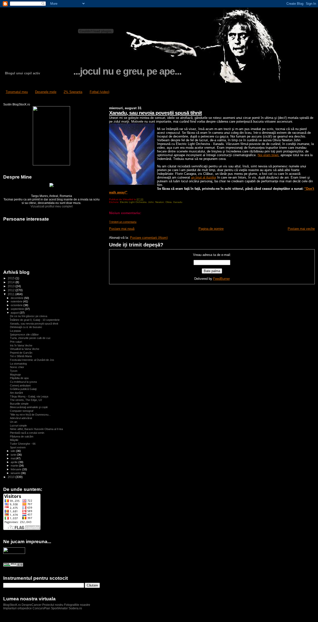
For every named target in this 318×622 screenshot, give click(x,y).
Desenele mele (45, 92)
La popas (15, 330)
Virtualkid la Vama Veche (24, 348)
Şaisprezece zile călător (24, 334)
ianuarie (16, 473)
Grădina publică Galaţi (23, 388)
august (15, 312)
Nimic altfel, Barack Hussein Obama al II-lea (36, 429)
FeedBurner (221, 279)
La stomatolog (18, 363)
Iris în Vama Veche (21, 345)
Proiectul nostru (52, 605)
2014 (11, 282)
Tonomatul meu (17, 92)
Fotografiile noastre (77, 605)
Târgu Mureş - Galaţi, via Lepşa (29, 396)
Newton (159, 202)
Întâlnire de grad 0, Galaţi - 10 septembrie (35, 319)
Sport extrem (18, 447)
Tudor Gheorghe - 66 (23, 443)
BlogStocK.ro (12, 605)
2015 (11, 278)
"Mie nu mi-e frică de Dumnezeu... (30, 414)
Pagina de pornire (211, 229)
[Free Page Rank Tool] (13, 565)
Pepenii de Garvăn (21, 352)
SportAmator (59, 608)
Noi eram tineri (268, 155)
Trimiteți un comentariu (122, 221)
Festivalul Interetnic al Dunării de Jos (32, 359)
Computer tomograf (21, 410)
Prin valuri (16, 341)
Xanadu (177, 202)
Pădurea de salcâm (21, 436)
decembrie (17, 297)
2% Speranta (73, 92)
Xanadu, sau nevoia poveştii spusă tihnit (155, 113)
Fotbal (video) (99, 92)
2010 (11, 476)
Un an (13, 421)
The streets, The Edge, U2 (26, 399)
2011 (11, 294)
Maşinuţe (15, 374)
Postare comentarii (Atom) (149, 237)
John (151, 202)
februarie (16, 469)
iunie (14, 454)
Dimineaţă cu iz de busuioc (26, 327)
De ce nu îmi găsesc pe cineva (28, 316)
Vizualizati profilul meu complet (52, 206)
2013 (11, 286)
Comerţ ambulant (20, 385)
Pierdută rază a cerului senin (27, 432)
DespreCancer (31, 605)
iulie (13, 450)
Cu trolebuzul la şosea (23, 381)
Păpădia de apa (19, 378)
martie (15, 465)
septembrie (18, 308)
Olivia (168, 202)
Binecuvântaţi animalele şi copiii (28, 407)
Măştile (14, 439)
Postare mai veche (301, 229)
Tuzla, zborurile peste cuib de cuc (30, 337)
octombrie (17, 305)
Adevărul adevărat (21, 418)
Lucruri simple (18, 425)
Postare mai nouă (121, 229)
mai (13, 458)
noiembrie (17, 301)
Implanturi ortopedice (17, 608)
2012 (11, 290)
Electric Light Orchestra (133, 202)
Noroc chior (17, 367)
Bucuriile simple (19, 403)
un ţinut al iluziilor (203, 177)
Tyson (13, 370)
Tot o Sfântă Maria (21, 356)
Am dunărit (16, 392)
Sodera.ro (75, 608)
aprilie (14, 462)
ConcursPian (41, 608)
